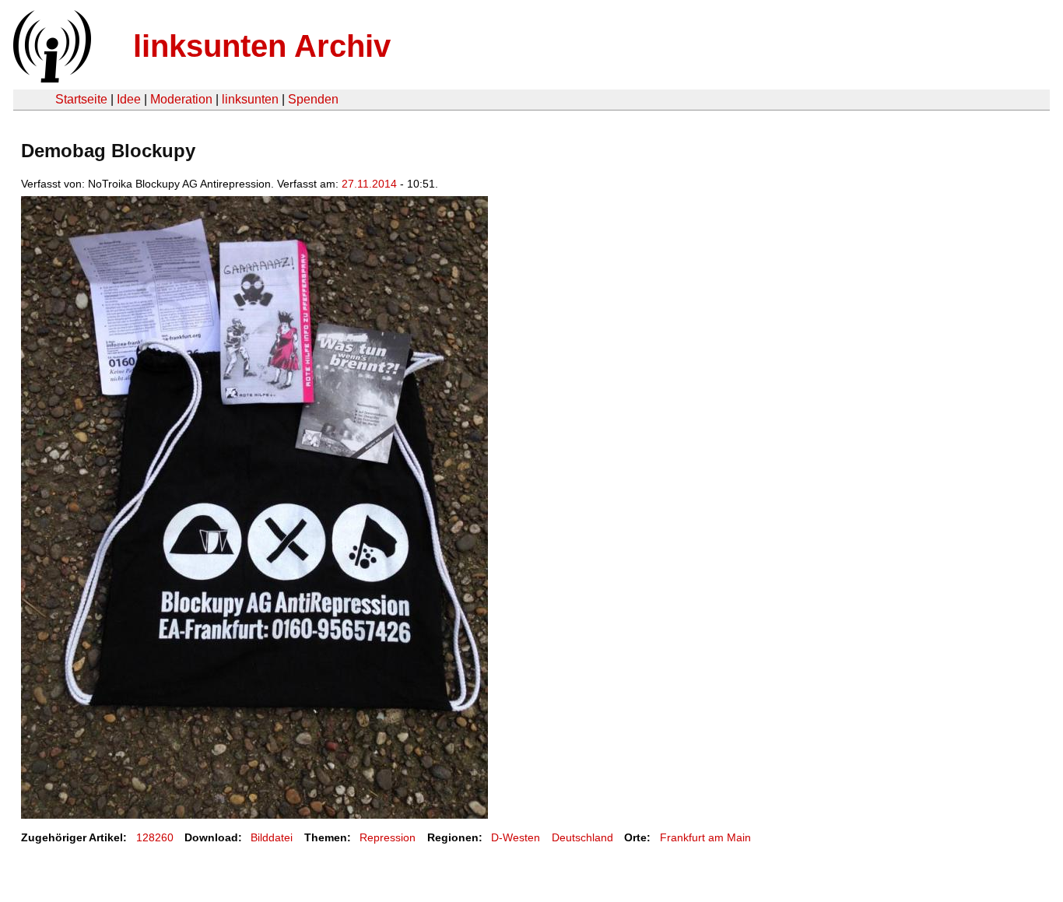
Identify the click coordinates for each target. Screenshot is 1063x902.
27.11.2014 (369, 183)
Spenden (313, 99)
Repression (388, 837)
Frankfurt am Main (705, 837)
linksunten (250, 99)
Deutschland (582, 837)
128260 (155, 837)
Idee (129, 99)
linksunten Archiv (262, 46)
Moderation (181, 99)
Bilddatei (272, 837)
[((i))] (50, 78)
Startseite (81, 99)
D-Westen (515, 837)
